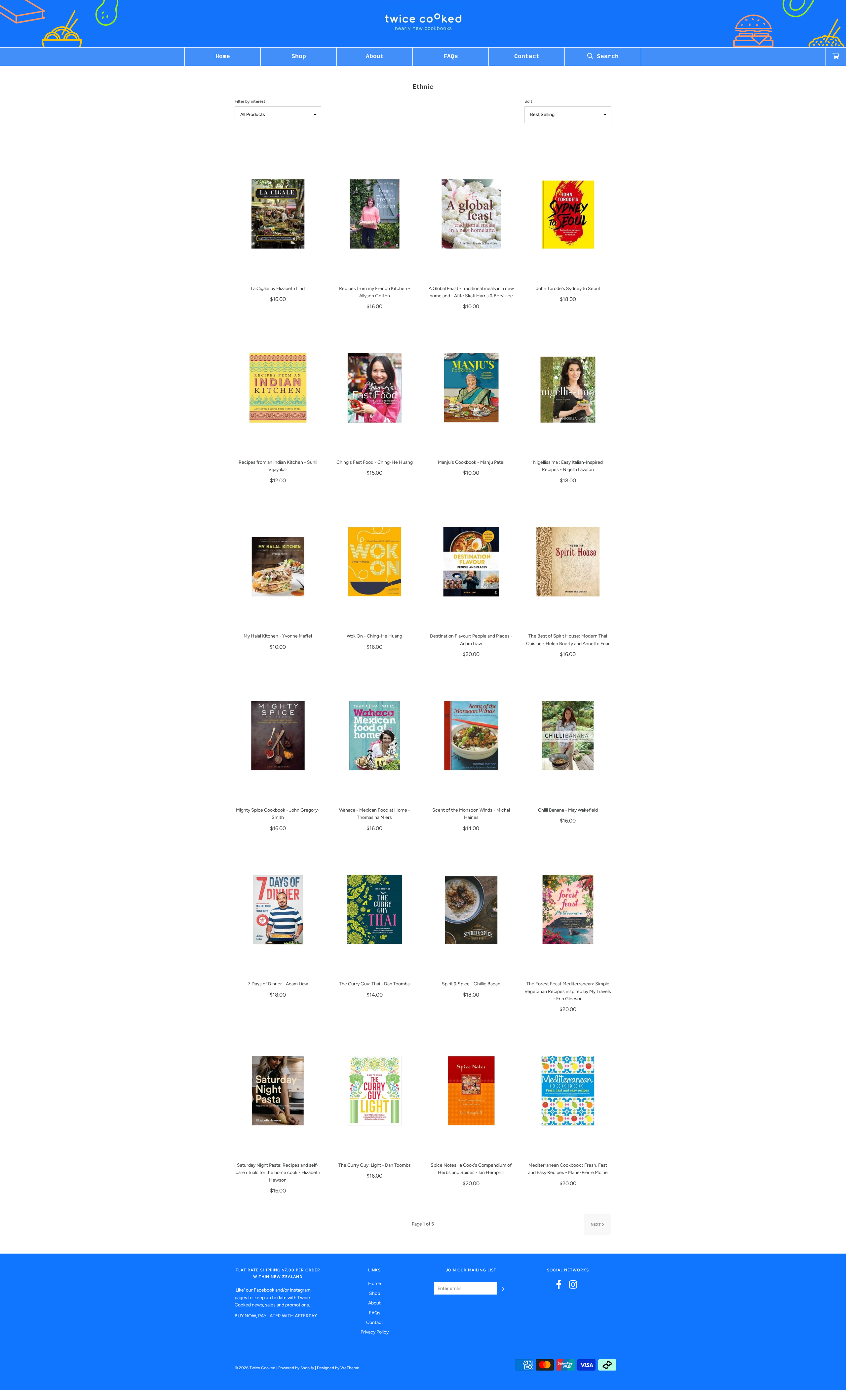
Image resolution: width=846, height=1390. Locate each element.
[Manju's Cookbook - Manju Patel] (471, 387)
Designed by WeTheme (338, 1368)
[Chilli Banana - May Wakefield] (567, 735)
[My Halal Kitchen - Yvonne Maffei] (278, 561)
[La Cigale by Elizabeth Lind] (278, 214)
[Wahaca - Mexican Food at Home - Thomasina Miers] (374, 735)
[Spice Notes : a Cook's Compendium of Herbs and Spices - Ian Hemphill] (471, 1090)
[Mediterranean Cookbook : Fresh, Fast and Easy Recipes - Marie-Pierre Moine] (567, 1090)
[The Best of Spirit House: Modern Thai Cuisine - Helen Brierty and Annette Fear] (567, 561)
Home (222, 56)
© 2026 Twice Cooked (255, 1368)
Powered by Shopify (296, 1368)
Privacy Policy (375, 1332)
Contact (527, 56)
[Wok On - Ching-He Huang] (374, 561)
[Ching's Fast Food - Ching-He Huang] (374, 387)
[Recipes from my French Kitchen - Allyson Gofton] (374, 214)
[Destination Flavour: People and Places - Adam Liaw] (471, 561)
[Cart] (836, 57)
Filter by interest (250, 101)
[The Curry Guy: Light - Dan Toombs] (374, 1090)
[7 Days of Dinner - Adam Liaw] (278, 909)
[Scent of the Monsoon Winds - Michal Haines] (471, 735)
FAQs (450, 56)
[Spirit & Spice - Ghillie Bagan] (471, 909)
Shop (298, 56)
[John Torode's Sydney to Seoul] (567, 214)
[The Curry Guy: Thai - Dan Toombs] (374, 909)
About (375, 56)
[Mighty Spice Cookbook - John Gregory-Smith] (278, 735)
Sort (528, 101)
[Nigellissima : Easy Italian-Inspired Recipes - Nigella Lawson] (567, 387)
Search (606, 56)
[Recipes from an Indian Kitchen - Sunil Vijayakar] (278, 387)
